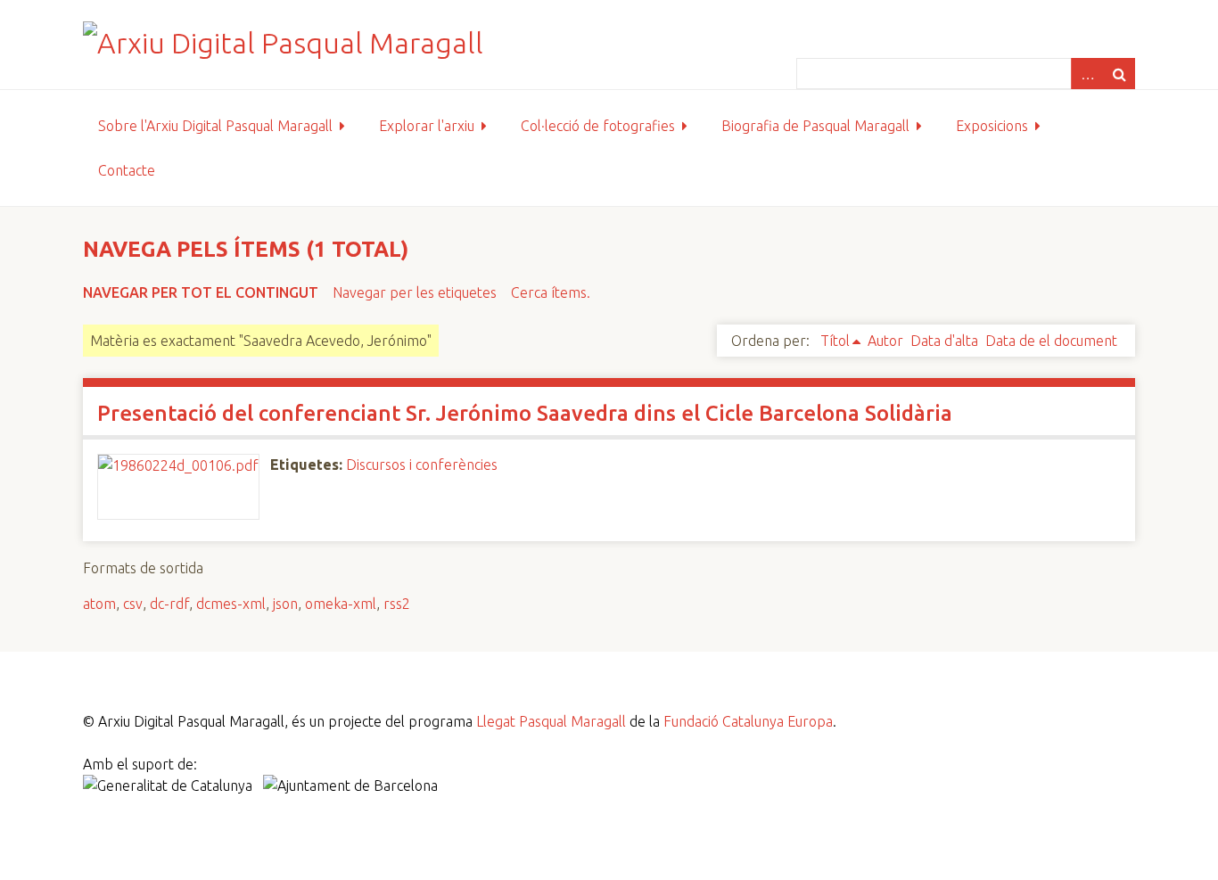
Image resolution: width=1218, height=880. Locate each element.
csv (133, 604)
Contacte (126, 170)
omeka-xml (340, 604)
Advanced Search (1087, 73)
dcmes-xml (231, 604)
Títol (835, 341)
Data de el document (1051, 341)
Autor (885, 341)
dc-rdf (169, 604)
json (285, 604)
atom (99, 604)
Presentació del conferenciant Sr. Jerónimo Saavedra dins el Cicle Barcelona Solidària (524, 413)
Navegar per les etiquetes (415, 292)
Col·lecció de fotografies (598, 126)
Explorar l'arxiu (426, 126)
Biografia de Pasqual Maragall (815, 126)
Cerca (1119, 73)
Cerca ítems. (550, 292)
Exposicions (992, 126)
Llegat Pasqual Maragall (551, 721)
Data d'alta (944, 341)
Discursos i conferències (422, 464)
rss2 (396, 604)
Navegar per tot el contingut (200, 292)
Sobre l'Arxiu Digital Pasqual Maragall (215, 126)
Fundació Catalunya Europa (748, 721)
